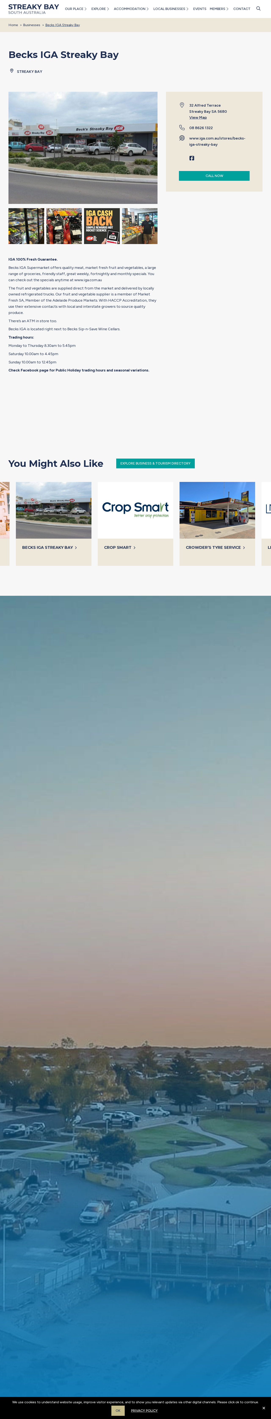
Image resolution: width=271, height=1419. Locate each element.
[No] (263, 1411)
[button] (85, 9)
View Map (198, 117)
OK (118, 1411)
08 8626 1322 (201, 128)
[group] (54, 524)
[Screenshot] (140, 227)
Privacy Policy (144, 1411)
